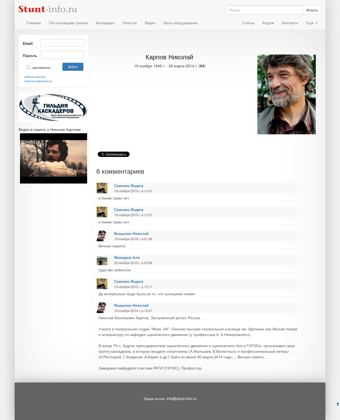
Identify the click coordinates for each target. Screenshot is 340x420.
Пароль (29, 55)
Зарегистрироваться (38, 81)
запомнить (37, 67)
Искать (312, 10)
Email (28, 43)
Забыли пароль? (35, 76)
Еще (310, 22)
